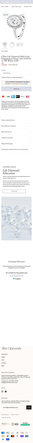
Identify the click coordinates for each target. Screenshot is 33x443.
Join (29, 407)
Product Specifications (8, 120)
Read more (4, 109)
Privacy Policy (15, 414)
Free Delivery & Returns (8, 126)
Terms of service (6, 417)
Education (4, 354)
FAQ (2, 360)
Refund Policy (5, 414)
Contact (3, 363)
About (3, 357)
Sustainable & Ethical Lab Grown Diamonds (14, 149)
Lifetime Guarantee (7, 138)
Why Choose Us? (6, 132)
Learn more (14, 191)
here (17, 83)
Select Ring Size (7, 73)
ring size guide (16, 77)
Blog (2, 366)
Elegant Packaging (6, 144)
